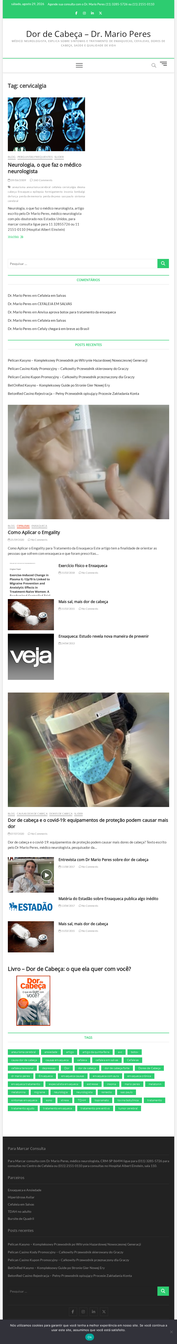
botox (134, 1052)
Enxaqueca (25, 191)
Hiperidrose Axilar (21, 1197)
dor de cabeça (87, 1068)
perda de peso (52, 196)
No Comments (39, 539)
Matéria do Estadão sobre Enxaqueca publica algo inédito (108, 898)
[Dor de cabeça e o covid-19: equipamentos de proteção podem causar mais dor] (88, 750)
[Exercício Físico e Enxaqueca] (31, 579)
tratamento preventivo (95, 1108)
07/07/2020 (17, 833)
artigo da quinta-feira (96, 1052)
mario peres (132, 1084)
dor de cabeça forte (117, 1068)
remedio (106, 1092)
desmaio (82, 187)
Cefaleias (23, 525)
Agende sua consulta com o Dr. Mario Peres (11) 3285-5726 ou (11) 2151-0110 (101, 4)
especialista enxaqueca (63, 1084)
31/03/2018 (68, 572)
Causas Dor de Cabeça (32, 813)
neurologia (61, 1092)
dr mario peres (20, 1076)
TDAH (82, 1100)
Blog (12, 157)
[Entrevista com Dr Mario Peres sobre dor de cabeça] (31, 875)
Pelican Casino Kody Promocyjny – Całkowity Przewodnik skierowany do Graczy (68, 368)
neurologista (84, 1092)
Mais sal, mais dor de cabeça (83, 601)
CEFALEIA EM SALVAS (55, 304)
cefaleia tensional (22, 1068)
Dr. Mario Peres (20, 295)
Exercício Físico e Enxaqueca (83, 565)
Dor (66, 1068)
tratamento (154, 1100)
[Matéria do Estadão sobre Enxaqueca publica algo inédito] (31, 907)
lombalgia (80, 191)
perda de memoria (30, 196)
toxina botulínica (128, 1100)
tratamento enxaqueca (57, 1108)
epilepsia (38, 191)
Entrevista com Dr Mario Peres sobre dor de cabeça (103, 859)
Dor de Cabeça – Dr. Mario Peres (88, 34)
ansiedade (50, 1052)
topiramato (102, 1100)
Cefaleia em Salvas (52, 295)
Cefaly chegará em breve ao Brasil (63, 329)
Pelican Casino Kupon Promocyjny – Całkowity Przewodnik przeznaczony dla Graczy (71, 377)
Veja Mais (20, 236)
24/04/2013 (68, 643)
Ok (90, 1337)
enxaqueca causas (72, 1076)
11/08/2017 (68, 866)
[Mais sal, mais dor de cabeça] (31, 614)
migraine (39, 1092)
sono (49, 1100)
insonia (68, 191)
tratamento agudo (22, 1108)
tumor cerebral (128, 1108)
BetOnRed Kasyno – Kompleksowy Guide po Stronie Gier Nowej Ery (59, 385)
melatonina (18, 1092)
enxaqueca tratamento (25, 1084)
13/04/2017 (68, 905)
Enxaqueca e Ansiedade (24, 1190)
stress (65, 1100)
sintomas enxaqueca (24, 1100)
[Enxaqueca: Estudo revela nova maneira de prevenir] (31, 657)
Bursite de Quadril (21, 1219)
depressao (49, 1068)
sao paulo (68, 196)
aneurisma (18, 187)
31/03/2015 (68, 608)
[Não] (171, 1331)
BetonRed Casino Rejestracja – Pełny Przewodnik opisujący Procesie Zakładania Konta (73, 393)
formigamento (54, 191)
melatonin (155, 1084)
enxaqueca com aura (106, 1076)
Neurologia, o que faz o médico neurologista (44, 167)
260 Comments (42, 180)
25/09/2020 (17, 539)
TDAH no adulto (19, 1211)
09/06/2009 (18, 180)
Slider (59, 157)
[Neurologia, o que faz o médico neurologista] (46, 124)
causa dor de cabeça (24, 1060)
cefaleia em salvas (107, 1060)
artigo (70, 1052)
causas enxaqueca (57, 1060)
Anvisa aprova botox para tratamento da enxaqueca (77, 312)
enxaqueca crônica (139, 1076)
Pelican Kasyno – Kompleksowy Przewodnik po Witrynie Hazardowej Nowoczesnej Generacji (78, 360)
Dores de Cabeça (60, 813)
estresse (92, 1084)
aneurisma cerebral (39, 187)
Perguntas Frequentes (35, 157)
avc (120, 1052)
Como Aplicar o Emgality (34, 532)
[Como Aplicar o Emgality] (88, 462)
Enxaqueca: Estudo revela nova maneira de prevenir (104, 636)
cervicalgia (69, 187)
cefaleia (57, 187)
